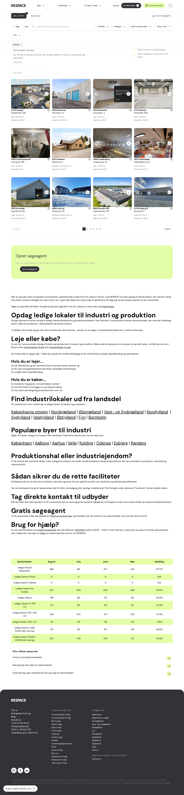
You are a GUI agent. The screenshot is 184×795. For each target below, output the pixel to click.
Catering (55, 734)
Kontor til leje (57, 750)
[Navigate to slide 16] (166, 107)
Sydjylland (96, 743)
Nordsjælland (98, 721)
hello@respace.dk (20, 726)
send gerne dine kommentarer (134, 783)
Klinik (54, 747)
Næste (168, 229)
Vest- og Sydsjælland (101, 724)
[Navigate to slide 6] (30, 107)
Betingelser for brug (21, 713)
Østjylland (96, 740)
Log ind (116, 5)
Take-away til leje (59, 763)
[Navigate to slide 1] (20, 107)
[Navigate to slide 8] (33, 107)
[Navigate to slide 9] (35, 107)
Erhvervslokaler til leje (61, 714)
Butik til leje (56, 727)
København (97, 714)
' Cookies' (167, 783)
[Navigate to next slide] (47, 94)
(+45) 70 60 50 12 (20, 723)
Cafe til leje (56, 730)
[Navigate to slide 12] (41, 107)
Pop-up (55, 753)
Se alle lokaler (129, 5)
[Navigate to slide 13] (82, 107)
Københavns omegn (100, 718)
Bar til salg (56, 721)
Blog (13, 716)
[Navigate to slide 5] (28, 107)
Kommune (96, 759)
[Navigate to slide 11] (39, 107)
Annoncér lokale (156, 5)
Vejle (94, 747)
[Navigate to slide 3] (24, 107)
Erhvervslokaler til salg (61, 718)
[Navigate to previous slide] (15, 94)
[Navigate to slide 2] (22, 107)
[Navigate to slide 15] (164, 107)
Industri (55, 740)
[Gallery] (30, 94)
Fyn (93, 730)
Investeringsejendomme (62, 743)
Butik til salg (57, 724)
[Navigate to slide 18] (169, 107)
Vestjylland (96, 737)
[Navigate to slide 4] (26, 107)
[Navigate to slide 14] (84, 107)
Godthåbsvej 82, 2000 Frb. (24, 732)
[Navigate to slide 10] (37, 107)
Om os (14, 710)
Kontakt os (16, 719)
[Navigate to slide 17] (168, 107)
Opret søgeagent (29, 269)
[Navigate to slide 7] (31, 107)
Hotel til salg (57, 737)
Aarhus (95, 750)
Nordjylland (97, 734)
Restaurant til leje (59, 759)
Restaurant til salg (59, 756)
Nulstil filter (36, 16)
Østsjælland (97, 727)
